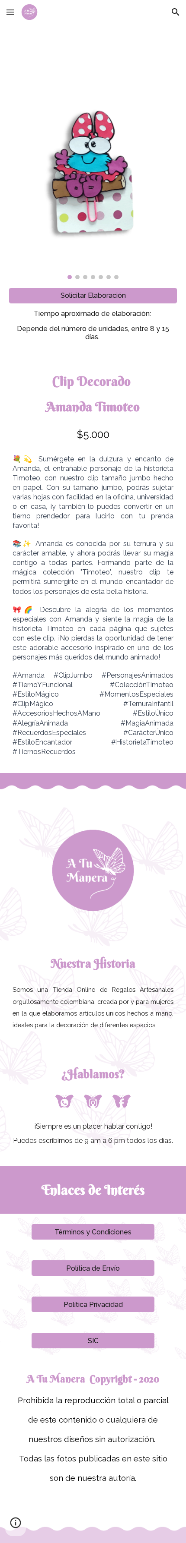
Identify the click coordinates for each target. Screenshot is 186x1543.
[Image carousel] (93, 181)
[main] (93, 325)
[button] (10, 12)
